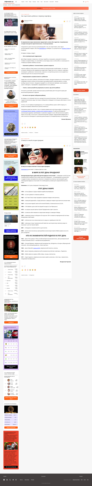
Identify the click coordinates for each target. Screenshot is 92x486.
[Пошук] (88, 1)
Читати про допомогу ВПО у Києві (11, 156)
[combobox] (6, 226)
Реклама (56, 1)
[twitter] (10, 479)
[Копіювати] (70, 21)
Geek (81, 479)
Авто (88, 479)
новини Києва (24, 132)
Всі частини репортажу (11, 467)
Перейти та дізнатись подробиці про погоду (11, 231)
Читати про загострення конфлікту (11, 105)
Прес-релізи (46, 1)
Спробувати (11, 322)
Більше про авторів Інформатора (81, 177)
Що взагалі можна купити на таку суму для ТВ (11, 178)
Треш (42, 1)
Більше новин (81, 90)
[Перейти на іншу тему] (85, 1)
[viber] (16, 479)
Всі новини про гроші (11, 207)
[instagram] (7, 479)
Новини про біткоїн (11, 427)
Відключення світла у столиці (49, 8)
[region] (11, 229)
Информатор (42, 48)
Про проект (52, 1)
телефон (36, 132)
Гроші (38, 1)
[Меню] (16, 1)
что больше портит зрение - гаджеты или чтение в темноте (36, 111)
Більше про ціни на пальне (11, 367)
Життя (27, 1)
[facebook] (4, 479)
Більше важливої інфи (81, 237)
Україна (22, 1)
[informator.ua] (8, 1)
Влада (30, 1)
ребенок (31, 132)
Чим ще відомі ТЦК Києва (11, 134)
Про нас (21, 479)
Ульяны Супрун (66, 48)
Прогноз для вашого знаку (11, 256)
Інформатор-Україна (76, 479)
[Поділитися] (67, 21)
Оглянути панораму (11, 72)
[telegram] (13, 479)
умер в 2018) (37, 248)
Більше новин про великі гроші (11, 398)
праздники (31, 275)
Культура (34, 1)
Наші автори (27, 479)
